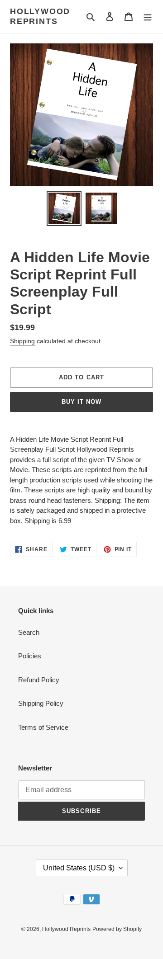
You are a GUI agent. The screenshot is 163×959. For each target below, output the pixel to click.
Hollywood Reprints (40, 16)
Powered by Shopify (117, 929)
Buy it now (81, 401)
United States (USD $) (79, 868)
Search (28, 632)
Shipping (22, 341)
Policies (29, 656)
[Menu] (147, 16)
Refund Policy (38, 680)
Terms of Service (43, 727)
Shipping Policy (40, 703)
